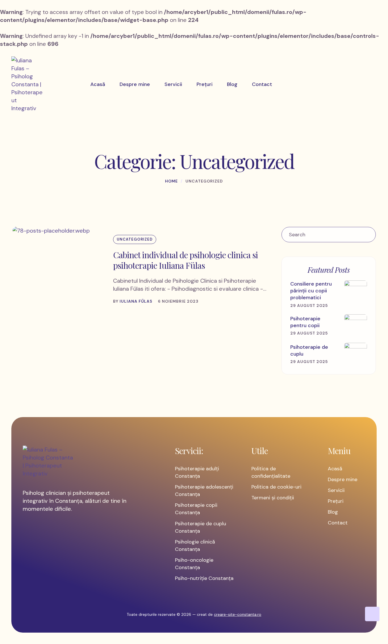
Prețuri (335, 501)
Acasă (335, 468)
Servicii (336, 490)
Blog (333, 511)
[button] (372, 614)
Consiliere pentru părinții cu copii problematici (311, 290)
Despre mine (342, 479)
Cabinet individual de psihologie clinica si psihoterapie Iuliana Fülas (185, 260)
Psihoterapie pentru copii (305, 322)
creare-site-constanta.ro (237, 614)
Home (171, 181)
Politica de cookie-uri (276, 486)
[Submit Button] (368, 234)
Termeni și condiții (272, 497)
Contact (338, 522)
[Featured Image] (51, 230)
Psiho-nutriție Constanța (204, 578)
